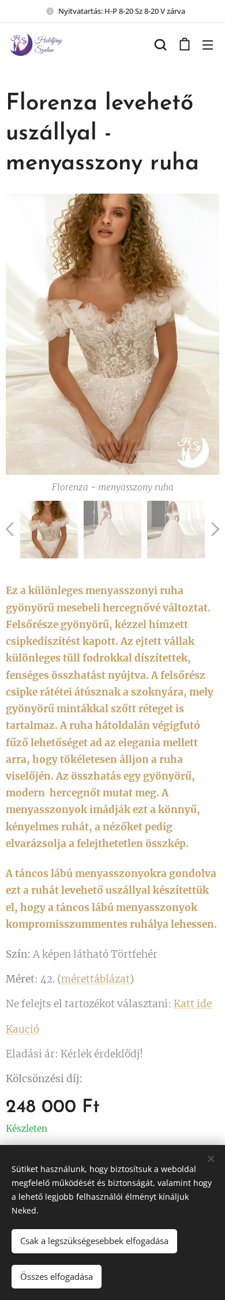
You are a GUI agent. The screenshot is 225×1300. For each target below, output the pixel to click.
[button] (160, 44)
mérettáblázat (95, 979)
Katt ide (193, 1003)
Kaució (22, 1029)
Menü (207, 44)
